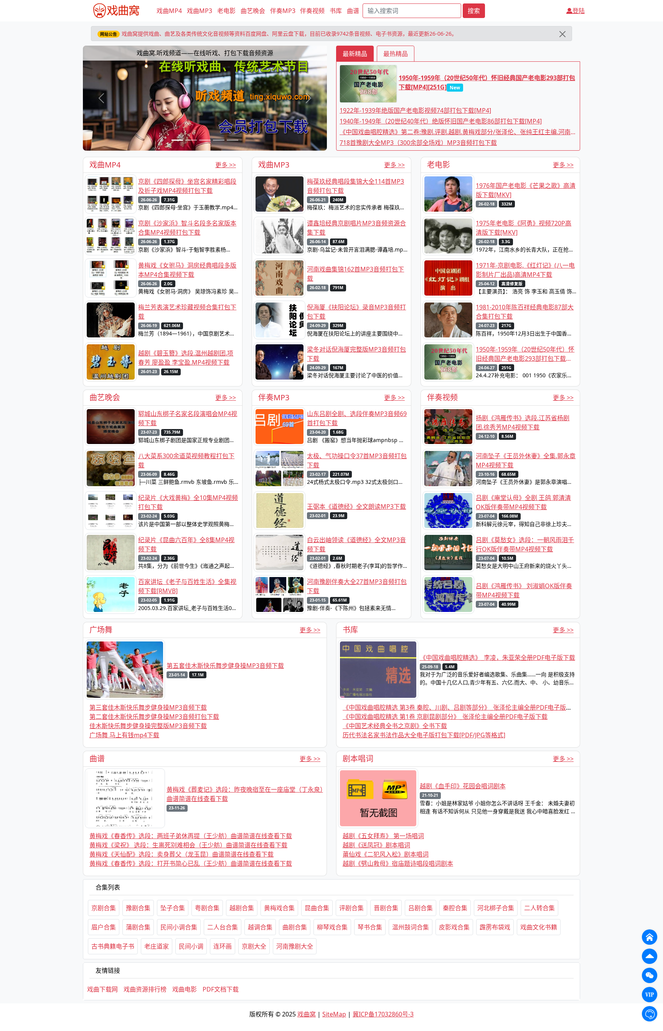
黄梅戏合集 (279, 908)
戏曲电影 (184, 989)
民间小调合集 (178, 927)
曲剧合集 (294, 927)
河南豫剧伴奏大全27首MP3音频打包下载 (357, 586)
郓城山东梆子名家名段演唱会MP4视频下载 (187, 418)
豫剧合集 (138, 908)
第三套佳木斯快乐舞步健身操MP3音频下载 (148, 707)
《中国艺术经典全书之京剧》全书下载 (395, 726)
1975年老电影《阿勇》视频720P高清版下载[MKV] (523, 228)
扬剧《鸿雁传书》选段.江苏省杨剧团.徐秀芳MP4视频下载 (522, 422)
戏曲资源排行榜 (145, 989)
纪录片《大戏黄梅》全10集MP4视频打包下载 (188, 502)
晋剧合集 (386, 908)
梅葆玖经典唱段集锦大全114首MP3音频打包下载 (355, 186)
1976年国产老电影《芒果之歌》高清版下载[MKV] (526, 190)
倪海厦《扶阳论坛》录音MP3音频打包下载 (356, 312)
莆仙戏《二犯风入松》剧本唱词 (386, 854)
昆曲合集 (317, 908)
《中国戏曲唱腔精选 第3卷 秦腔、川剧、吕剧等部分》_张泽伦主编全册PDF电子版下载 (460, 707)
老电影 (226, 11)
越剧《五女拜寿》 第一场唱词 (383, 836)
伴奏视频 (312, 11)
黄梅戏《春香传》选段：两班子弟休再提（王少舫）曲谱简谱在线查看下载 (190, 836)
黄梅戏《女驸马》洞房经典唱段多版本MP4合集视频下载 (187, 270)
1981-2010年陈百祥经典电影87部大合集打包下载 (525, 312)
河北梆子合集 (495, 908)
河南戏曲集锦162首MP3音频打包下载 (355, 274)
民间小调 (191, 946)
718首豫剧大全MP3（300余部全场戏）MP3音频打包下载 (418, 142)
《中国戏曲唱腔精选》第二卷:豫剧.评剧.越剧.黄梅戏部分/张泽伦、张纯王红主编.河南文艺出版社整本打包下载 (458, 132)
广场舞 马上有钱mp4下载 (124, 735)
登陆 (578, 11)
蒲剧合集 (138, 927)
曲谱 (353, 11)
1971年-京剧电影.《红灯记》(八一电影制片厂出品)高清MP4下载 (525, 270)
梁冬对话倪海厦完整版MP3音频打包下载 (356, 354)
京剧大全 (254, 946)
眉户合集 (103, 927)
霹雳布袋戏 (495, 927)
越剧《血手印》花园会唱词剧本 (463, 786)
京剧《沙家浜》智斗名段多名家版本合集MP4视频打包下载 (187, 228)
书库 (336, 11)
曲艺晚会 (253, 11)
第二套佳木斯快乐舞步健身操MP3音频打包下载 (154, 716)
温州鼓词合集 (410, 927)
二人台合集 (222, 927)
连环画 (222, 946)
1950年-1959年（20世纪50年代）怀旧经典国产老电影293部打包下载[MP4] (525, 354)
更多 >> (225, 165)
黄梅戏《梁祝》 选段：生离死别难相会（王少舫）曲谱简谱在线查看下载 (188, 845)
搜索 (474, 11)
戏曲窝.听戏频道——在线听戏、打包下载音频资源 (205, 53)
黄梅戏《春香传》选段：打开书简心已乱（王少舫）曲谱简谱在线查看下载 (190, 863)
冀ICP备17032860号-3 (383, 1014)
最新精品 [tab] (355, 53)
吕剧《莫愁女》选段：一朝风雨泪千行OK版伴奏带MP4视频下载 (525, 544)
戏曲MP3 (199, 11)
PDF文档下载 (221, 989)
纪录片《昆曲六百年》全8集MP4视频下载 (186, 544)
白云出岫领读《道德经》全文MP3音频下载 (356, 544)
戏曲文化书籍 (538, 927)
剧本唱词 (358, 758)
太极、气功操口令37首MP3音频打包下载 (357, 460)
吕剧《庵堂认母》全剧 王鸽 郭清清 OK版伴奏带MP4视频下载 (523, 502)
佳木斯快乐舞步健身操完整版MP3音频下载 (148, 726)
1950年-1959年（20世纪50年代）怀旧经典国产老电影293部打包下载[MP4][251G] (487, 82)
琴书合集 (370, 927)
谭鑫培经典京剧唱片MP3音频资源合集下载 (356, 228)
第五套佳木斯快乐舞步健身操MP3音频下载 (225, 665)
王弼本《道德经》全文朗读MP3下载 (356, 506)
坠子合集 (172, 908)
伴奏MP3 (282, 11)
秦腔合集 (455, 908)
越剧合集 (241, 908)
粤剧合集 (207, 908)
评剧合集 (351, 908)
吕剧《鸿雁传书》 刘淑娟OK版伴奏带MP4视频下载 (524, 590)
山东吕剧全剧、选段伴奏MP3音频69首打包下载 (357, 418)
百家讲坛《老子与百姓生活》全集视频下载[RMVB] (187, 586)
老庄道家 (156, 946)
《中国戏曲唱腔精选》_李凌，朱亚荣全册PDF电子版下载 (497, 657)
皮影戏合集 (454, 927)
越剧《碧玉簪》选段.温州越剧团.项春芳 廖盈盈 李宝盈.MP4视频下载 (185, 358)
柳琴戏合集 (332, 927)
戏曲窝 (306, 1014)
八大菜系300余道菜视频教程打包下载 (186, 460)
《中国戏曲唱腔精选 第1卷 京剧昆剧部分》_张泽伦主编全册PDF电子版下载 (445, 716)
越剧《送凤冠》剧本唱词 (376, 845)
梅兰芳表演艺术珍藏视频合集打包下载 (187, 312)
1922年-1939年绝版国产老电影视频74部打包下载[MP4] (415, 110)
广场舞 (100, 630)
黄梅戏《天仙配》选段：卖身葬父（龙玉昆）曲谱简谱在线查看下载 (181, 854)
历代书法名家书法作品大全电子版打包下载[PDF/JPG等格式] (424, 735)
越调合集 (260, 927)
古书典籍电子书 (112, 946)
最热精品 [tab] (395, 53)
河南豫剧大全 (294, 946)
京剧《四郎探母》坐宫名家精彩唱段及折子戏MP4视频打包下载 (187, 186)
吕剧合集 (420, 908)
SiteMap (334, 1014)
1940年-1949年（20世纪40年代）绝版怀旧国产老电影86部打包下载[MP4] (441, 121)
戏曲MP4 (169, 11)
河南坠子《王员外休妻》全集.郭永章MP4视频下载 (526, 460)
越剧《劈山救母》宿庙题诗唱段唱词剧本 (398, 863)
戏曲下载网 (102, 989)
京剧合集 (103, 908)
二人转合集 (539, 908)
